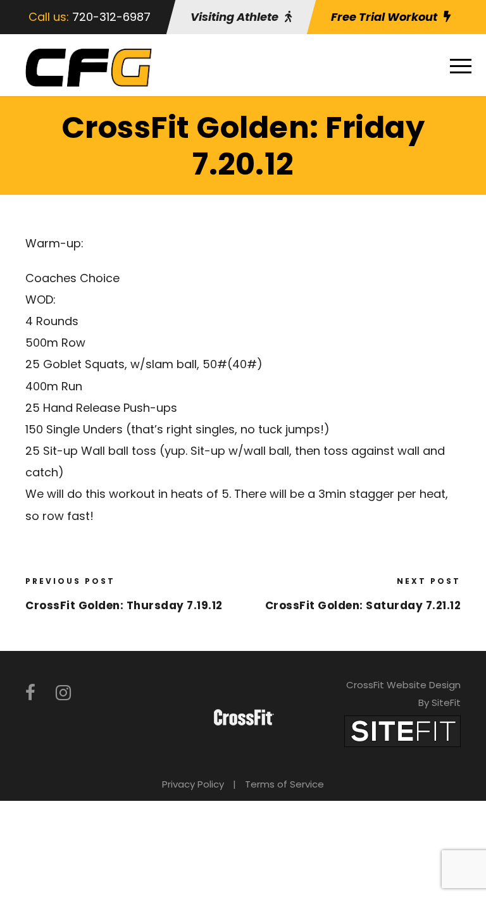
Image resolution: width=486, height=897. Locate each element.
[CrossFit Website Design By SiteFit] (402, 730)
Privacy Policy (193, 784)
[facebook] (30, 693)
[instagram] (63, 693)
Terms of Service (284, 784)
